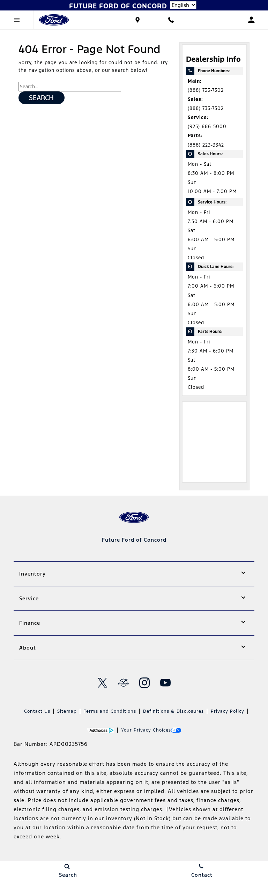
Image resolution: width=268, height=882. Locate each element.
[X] (102, 682)
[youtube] (165, 682)
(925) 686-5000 (207, 126)
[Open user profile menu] (251, 20)
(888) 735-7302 (206, 90)
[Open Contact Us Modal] (171, 19)
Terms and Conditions (110, 711)
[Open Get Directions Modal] (137, 19)
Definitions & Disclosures (173, 711)
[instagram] (144, 682)
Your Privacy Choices (146, 730)
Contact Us (37, 711)
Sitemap (67, 711)
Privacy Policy (227, 711)
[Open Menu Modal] (17, 19)
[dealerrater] (123, 682)
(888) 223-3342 (206, 145)
